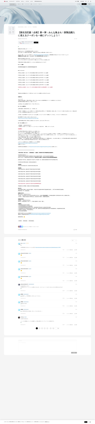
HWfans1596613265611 (24, 268)
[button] (88, 1)
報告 (76, 229)
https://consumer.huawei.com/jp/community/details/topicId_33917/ (48, 247)
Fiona (23, 41)
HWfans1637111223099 (24, 253)
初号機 (22, 294)
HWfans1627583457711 (24, 284)
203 (10, 29)
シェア (10, 33)
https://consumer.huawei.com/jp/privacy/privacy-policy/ (40, 146)
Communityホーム (13, 4)
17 (50, 328)
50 (13, 29)
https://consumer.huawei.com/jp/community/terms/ (28, 143)
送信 (74, 352)
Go (58, 328)
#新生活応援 (25, 220)
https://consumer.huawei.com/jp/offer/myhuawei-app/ (28, 118)
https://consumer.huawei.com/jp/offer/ (41, 54)
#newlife (20, 220)
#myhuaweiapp (31, 220)
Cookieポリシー (47, 421)
